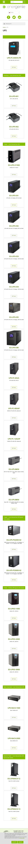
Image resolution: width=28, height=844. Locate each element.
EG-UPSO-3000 (14, 669)
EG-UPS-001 (14, 96)
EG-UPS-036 (14, 347)
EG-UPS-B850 (14, 499)
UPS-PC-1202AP (14, 439)
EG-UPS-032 (14, 226)
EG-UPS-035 (14, 317)
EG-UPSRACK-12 (14, 778)
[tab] (14, 36)
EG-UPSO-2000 (14, 639)
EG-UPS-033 (14, 256)
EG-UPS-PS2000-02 (14, 540)
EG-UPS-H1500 (14, 165)
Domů (4, 27)
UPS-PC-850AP (14, 408)
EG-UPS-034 (14, 287)
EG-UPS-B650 (14, 469)
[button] (14, 36)
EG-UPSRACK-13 (14, 809)
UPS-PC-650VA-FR (14, 58)
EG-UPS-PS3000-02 (14, 570)
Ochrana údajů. (22, 837)
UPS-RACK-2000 (14, 738)
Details (14, 67)
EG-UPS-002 (14, 126)
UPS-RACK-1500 (14, 708)
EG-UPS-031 (14, 195)
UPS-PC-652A (14, 378)
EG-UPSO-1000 (14, 608)
